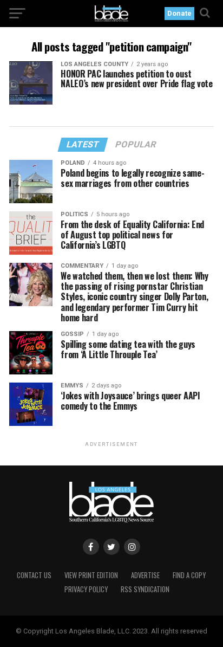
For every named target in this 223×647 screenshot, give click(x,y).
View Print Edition (91, 575)
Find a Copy (189, 575)
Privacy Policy (86, 589)
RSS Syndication (145, 589)
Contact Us (34, 575)
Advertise (145, 575)
